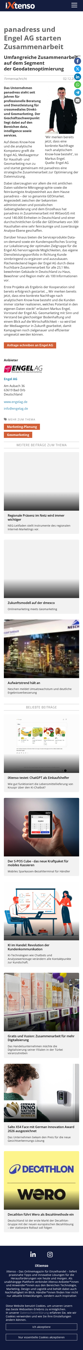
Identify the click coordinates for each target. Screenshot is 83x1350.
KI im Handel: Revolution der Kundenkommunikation (28, 947)
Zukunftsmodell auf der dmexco (31, 603)
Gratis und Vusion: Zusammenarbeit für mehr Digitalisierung (41, 1038)
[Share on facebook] (77, 61)
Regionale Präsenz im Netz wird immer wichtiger (36, 517)
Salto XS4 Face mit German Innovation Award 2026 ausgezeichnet (41, 1129)
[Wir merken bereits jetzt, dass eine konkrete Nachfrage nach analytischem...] (62, 133)
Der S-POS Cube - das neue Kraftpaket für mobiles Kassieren (38, 863)
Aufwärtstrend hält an (24, 683)
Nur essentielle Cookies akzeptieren (41, 1337)
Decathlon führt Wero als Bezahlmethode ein (41, 1214)
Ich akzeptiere (41, 1327)
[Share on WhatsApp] (77, 84)
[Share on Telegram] (77, 92)
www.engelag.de (15, 402)
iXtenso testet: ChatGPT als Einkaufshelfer (38, 778)
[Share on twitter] (77, 68)
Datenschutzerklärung (34, 1312)
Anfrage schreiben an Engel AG (30, 345)
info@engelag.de (16, 408)
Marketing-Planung (22, 427)
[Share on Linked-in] (77, 76)
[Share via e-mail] (77, 100)
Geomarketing (18, 435)
